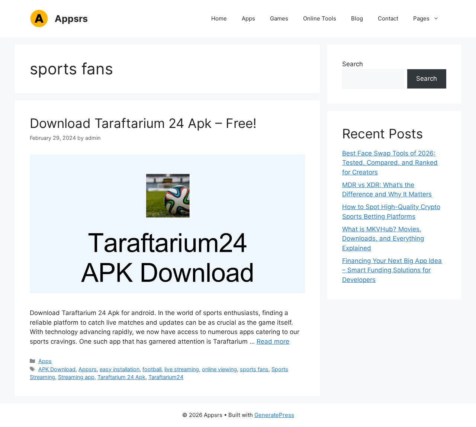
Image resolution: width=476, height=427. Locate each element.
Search (352, 64)
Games (279, 18)
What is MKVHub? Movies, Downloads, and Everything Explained (383, 238)
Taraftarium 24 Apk (121, 377)
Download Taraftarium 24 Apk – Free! (143, 123)
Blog (357, 18)
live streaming (181, 369)
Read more (273, 341)
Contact (388, 18)
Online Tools (319, 18)
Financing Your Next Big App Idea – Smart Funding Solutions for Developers (392, 270)
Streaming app (76, 377)
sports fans (254, 369)
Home (219, 18)
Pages (421, 18)
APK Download (56, 369)
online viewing (219, 369)
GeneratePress (274, 414)
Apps (248, 18)
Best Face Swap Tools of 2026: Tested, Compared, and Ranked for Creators (390, 163)
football (151, 369)
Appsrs (71, 18)
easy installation (119, 369)
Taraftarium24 (165, 377)
